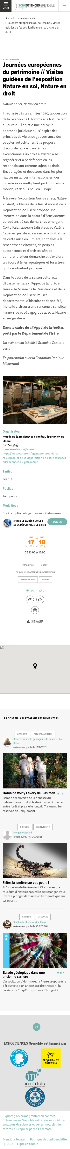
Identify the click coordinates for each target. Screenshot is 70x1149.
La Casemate (43, 1128)
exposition (28, 565)
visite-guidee (28, 579)
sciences (25, 827)
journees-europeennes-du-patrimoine (35, 572)
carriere (26, 917)
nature (45, 579)
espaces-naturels (43, 734)
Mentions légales (14, 1139)
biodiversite (43, 827)
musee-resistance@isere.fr (20, 449)
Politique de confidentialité (48, 1139)
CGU (9, 1143)
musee (44, 565)
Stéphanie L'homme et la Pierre (29, 922)
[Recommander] (40, 599)
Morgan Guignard (22, 832)
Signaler (37, 622)
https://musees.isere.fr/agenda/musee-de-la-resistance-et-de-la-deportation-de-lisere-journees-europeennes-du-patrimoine (35, 457)
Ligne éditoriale (27, 1143)
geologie (22, 734)
